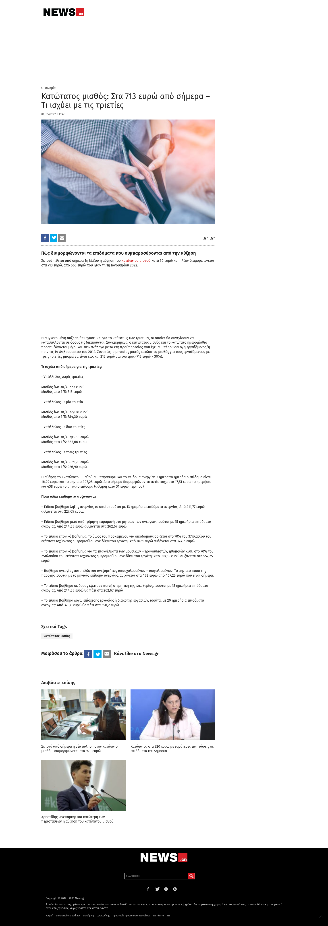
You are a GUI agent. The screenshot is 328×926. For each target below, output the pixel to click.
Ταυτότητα (158, 915)
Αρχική (49, 915)
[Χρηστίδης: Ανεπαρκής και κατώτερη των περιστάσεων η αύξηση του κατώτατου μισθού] (83, 785)
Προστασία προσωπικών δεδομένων (131, 915)
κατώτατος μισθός (57, 636)
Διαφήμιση (88, 915)
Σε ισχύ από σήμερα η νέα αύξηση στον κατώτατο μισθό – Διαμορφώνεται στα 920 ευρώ (79, 748)
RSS (168, 915)
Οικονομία (48, 88)
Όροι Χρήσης (103, 915)
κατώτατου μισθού (136, 260)
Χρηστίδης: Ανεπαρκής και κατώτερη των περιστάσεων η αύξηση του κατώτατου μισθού (77, 819)
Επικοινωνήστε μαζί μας (68, 915)
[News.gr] (64, 12)
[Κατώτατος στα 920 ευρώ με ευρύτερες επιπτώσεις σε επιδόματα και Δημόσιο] (173, 714)
